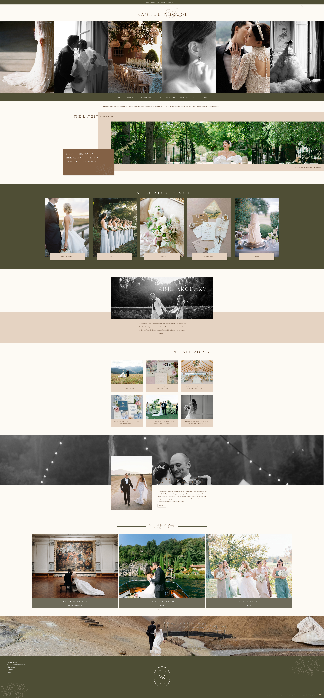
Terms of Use (270, 695)
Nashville (248, 605)
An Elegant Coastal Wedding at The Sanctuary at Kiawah (162, 422)
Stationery (209, 256)
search (311, 6)
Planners (114, 256)
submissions (319, 6)
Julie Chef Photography (162, 601)
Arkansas (70, 605)
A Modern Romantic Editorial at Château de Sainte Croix (197, 422)
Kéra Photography (248, 601)
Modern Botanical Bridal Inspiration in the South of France (83, 157)
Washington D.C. (77, 605)
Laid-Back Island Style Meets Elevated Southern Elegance (127, 422)
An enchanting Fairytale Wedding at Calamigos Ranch (162, 388)
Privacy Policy (280, 695)
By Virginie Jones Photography (307, 167)
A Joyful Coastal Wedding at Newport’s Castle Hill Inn (196, 388)
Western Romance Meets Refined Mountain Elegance (127, 388)
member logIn (300, 6)
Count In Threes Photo (75, 601)
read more (162, 505)
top (320, 694)
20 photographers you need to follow (181, 481)
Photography (67, 256)
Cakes (256, 256)
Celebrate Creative (312, 695)
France (162, 605)
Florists (162, 256)
